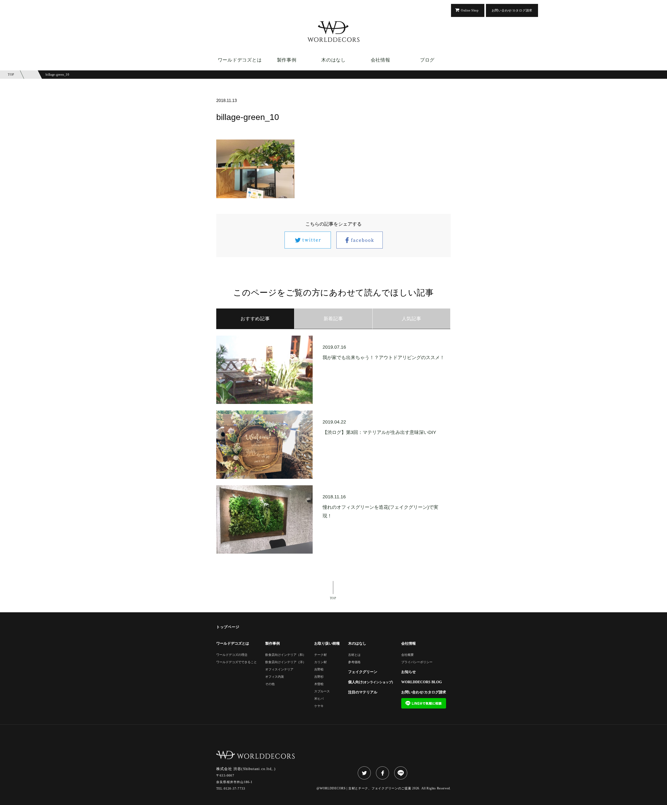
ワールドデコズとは (240, 60)
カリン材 (320, 662)
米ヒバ (319, 698)
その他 (270, 684)
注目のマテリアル (362, 692)
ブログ (427, 60)
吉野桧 (319, 669)
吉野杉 (319, 677)
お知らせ (408, 672)
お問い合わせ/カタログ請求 (512, 10)
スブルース (322, 691)
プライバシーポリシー (417, 662)
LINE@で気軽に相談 (423, 703)
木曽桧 (319, 684)
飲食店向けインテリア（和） (285, 655)
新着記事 (333, 318)
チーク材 (320, 655)
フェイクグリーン (362, 672)
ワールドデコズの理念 (232, 655)
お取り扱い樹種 (327, 643)
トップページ (227, 627)
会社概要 (407, 655)
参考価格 (354, 662)
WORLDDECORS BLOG (421, 682)
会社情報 (380, 60)
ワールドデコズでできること (236, 662)
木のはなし (333, 60)
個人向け (370, 682)
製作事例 (287, 60)
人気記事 (411, 318)
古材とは (354, 655)
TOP (333, 598)
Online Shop (470, 10)
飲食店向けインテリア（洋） (285, 662)
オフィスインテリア (279, 669)
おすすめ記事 (255, 318)
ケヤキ (319, 706)
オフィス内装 (274, 677)
